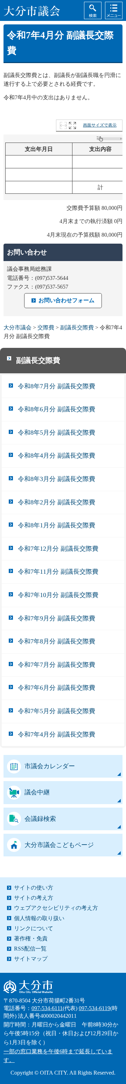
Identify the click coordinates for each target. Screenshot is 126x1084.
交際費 (45, 327)
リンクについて (33, 928)
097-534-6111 (47, 1008)
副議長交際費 (77, 327)
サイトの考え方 (33, 898)
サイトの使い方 (33, 888)
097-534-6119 (94, 1008)
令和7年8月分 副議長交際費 (56, 641)
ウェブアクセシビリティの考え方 (56, 908)
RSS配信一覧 (30, 949)
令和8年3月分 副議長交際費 (56, 478)
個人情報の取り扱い (39, 918)
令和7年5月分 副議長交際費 (56, 711)
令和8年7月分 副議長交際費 (56, 386)
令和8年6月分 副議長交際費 (56, 409)
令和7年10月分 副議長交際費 (58, 594)
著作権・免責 (31, 938)
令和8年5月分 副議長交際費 (56, 432)
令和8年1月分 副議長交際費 (56, 525)
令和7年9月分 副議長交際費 (56, 618)
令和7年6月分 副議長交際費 (56, 687)
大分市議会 (17, 327)
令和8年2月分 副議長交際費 (56, 502)
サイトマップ (31, 959)
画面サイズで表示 (100, 125)
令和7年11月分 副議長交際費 (58, 571)
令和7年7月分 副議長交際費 (56, 664)
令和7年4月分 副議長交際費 (56, 734)
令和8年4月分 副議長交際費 (56, 455)
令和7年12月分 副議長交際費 (58, 548)
